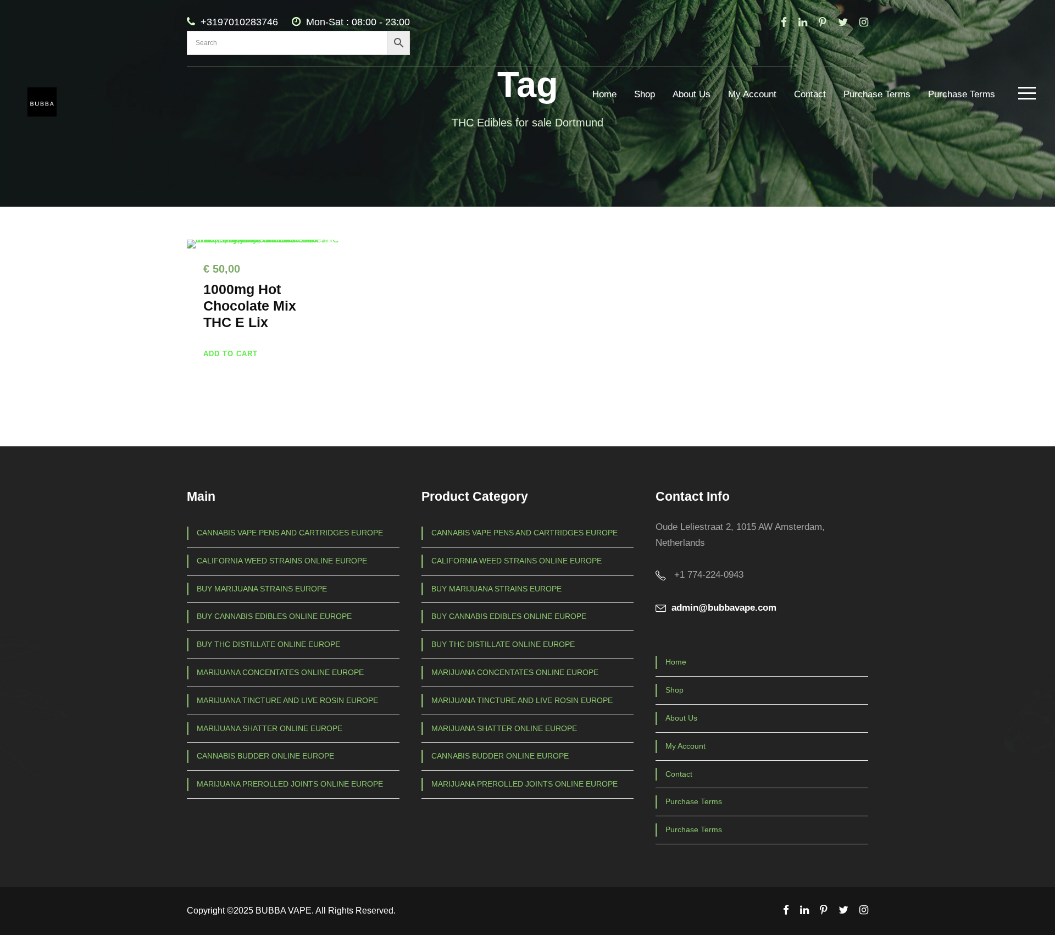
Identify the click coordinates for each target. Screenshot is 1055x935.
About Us (691, 94)
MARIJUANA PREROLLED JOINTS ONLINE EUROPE (290, 783)
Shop (644, 94)
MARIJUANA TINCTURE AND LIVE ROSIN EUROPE (287, 700)
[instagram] (863, 22)
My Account (752, 94)
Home (604, 94)
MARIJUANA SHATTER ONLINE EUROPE (269, 728)
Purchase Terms (876, 94)
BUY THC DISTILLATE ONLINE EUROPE (268, 644)
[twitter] (843, 22)
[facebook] (784, 22)
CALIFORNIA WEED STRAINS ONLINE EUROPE (282, 560)
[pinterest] (822, 22)
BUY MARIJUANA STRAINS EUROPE (262, 588)
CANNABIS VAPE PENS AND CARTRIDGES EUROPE (290, 532)
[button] (230, 354)
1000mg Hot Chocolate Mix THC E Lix (249, 305)
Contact (810, 94)
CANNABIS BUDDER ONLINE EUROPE (265, 755)
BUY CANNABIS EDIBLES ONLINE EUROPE (274, 616)
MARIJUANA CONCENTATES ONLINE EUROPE (280, 672)
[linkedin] (802, 22)
